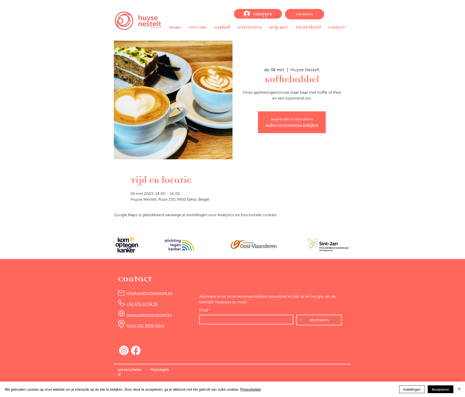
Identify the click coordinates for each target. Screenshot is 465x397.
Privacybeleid (250, 389)
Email (204, 310)
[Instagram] (124, 350)
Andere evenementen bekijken (291, 125)
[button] (197, 27)
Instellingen (412, 389)
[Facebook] (135, 350)
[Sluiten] (459, 389)
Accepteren (440, 389)
